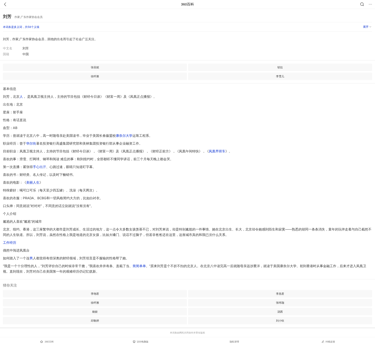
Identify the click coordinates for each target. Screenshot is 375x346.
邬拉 (280, 67)
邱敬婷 (95, 320)
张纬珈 (280, 302)
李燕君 (280, 293)
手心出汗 (39, 167)
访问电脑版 (142, 341)
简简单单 (139, 266)
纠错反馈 (330, 341)
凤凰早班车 (217, 151)
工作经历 (9, 243)
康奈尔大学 (124, 136)
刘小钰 (280, 320)
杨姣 (95, 311)
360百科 (187, 4)
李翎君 (95, 293)
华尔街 (31, 143)
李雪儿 (280, 76)
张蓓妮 (95, 67)
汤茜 (280, 311)
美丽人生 (32, 182)
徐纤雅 (95, 76)
